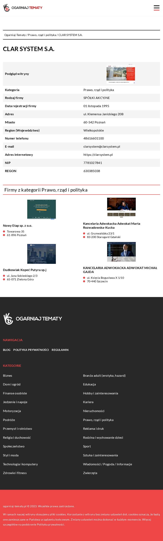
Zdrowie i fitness (15, 473)
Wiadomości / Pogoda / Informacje (107, 464)
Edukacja (89, 384)
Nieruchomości (94, 411)
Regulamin (60, 349)
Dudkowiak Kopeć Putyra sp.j (24, 270)
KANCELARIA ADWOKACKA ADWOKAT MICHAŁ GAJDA (120, 270)
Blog (6, 349)
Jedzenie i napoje (15, 402)
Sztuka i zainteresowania (100, 455)
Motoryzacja (12, 411)
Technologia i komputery (20, 464)
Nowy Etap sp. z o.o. (17, 225)
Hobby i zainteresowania (100, 393)
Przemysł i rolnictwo (17, 428)
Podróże (9, 420)
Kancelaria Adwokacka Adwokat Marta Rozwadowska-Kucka (111, 225)
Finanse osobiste (15, 393)
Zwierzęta (90, 473)
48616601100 (93, 138)
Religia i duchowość (17, 437)
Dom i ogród (11, 384)
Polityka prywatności (31, 349)
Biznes (7, 375)
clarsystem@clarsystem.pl (101, 146)
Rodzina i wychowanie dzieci (103, 437)
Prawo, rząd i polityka (98, 90)
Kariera (88, 402)
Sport (87, 446)
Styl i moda (10, 455)
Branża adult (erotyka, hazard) (104, 375)
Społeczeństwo (13, 446)
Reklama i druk (93, 428)
